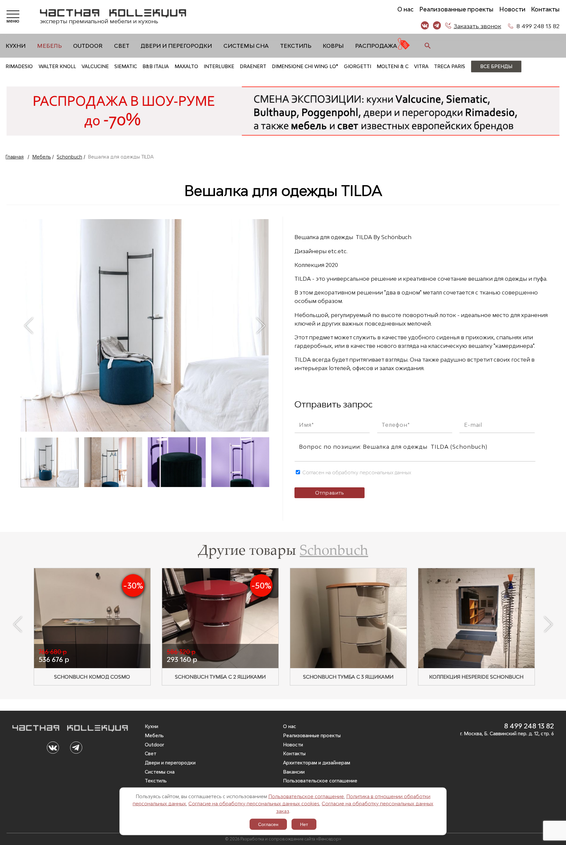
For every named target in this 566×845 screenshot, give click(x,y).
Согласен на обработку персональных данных (356, 472)
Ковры (333, 46)
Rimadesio (19, 66)
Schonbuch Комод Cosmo (92, 677)
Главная (15, 157)
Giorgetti (357, 66)
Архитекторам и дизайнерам (316, 762)
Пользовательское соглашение (306, 796)
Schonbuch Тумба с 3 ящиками (348, 677)
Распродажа (376, 46)
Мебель (49, 46)
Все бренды (496, 66)
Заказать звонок (477, 26)
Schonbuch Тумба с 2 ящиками (220, 677)
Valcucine (95, 66)
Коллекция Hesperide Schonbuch (476, 677)
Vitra (421, 66)
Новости (512, 9)
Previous (28, 325)
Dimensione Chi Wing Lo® (305, 66)
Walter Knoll (57, 66)
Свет (121, 46)
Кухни (16, 46)
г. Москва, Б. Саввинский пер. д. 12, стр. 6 (507, 733)
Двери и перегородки (176, 46)
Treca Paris (449, 66)
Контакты (545, 9)
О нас (405, 9)
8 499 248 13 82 (538, 26)
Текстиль (295, 46)
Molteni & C (392, 66)
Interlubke (219, 66)
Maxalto (186, 66)
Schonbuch (69, 157)
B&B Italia (155, 66)
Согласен (268, 824)
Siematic (125, 66)
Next (260, 325)
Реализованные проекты (456, 9)
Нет (304, 824)
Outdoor (88, 46)
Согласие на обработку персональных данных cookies (253, 803)
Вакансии (294, 772)
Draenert (253, 66)
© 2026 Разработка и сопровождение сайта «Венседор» (283, 838)
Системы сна (246, 46)
